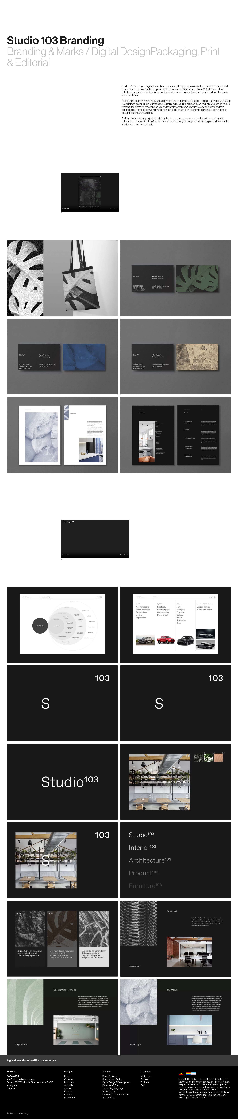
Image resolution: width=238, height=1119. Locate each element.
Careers (68, 1094)
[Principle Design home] (119, 9)
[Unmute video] (176, 209)
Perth (143, 1085)
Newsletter (69, 1098)
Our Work (48, 9)
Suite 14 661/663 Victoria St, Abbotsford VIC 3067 (30, 1082)
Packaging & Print (110, 1085)
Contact (71, 9)
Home (67, 1076)
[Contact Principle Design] (119, 1060)
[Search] (193, 9)
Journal (59, 9)
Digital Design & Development (116, 1082)
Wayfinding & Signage (112, 1088)
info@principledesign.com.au (21, 1079)
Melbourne (146, 1076)
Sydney (144, 1079)
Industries (35, 9)
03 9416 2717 (225, 9)
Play (61, 212)
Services (23, 9)
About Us (11, 9)
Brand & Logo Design (112, 1079)
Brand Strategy (109, 1076)
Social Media (108, 1091)
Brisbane (145, 1082)
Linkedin (213, 9)
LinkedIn (11, 1088)
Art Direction (108, 1098)
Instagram (201, 9)
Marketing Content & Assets (115, 1094)
